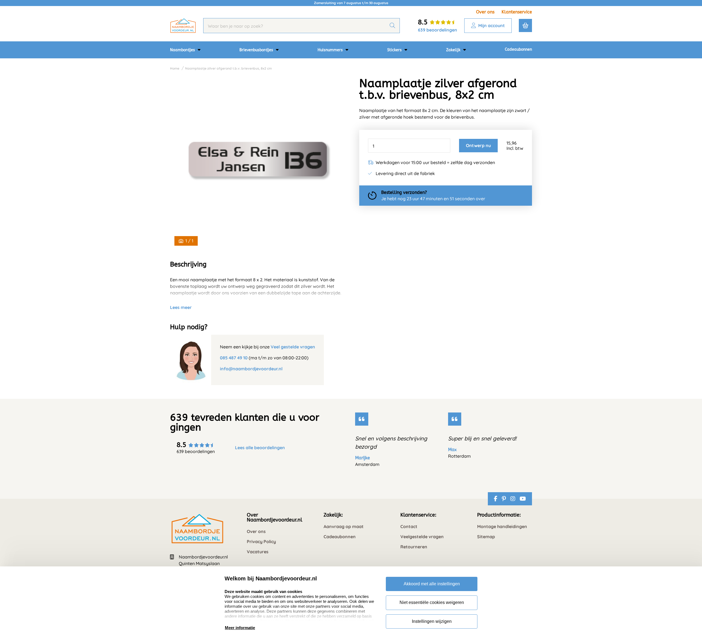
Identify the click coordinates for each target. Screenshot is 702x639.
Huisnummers (331, 50)
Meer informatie (240, 627)
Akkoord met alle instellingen (432, 583)
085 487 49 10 (234, 357)
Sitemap (486, 536)
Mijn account (491, 25)
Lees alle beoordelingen (260, 447)
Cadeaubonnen (518, 49)
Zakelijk (454, 50)
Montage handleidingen (502, 526)
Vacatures (257, 551)
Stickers (395, 50)
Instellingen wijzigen (432, 621)
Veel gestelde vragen (293, 346)
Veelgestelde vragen (422, 536)
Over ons (485, 12)
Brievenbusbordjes (256, 50)
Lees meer (181, 307)
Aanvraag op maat (344, 526)
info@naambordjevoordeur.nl (251, 368)
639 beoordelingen (437, 30)
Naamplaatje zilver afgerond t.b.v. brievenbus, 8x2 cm (228, 68)
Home (174, 68)
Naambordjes (183, 50)
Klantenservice (517, 12)
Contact (408, 526)
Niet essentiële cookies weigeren (432, 602)
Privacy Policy (261, 541)
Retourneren (413, 546)
